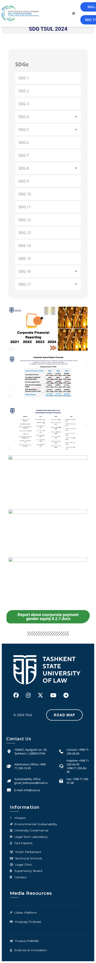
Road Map (64, 715)
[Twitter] (40, 695)
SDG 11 (25, 206)
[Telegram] (66, 695)
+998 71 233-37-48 (78, 781)
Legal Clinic (23, 864)
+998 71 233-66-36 (77, 770)
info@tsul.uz (32, 790)
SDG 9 (24, 181)
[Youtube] (53, 695)
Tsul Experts (23, 843)
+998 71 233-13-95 (30, 766)
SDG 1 (24, 78)
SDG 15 (25, 258)
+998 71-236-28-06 (78, 751)
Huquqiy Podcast (28, 921)
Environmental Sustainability (35, 824)
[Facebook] (16, 695)
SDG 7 (24, 155)
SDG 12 (25, 219)
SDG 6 (24, 142)
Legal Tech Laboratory (31, 837)
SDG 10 (25, 194)
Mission (20, 818)
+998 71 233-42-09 (78, 762)
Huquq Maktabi (27, 941)
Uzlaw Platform (25, 912)
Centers (20, 877)
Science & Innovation (30, 950)
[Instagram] (28, 695)
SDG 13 (25, 232)
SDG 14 (25, 245)
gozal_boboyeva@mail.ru (31, 783)
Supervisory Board (28, 871)
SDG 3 (24, 103)
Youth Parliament (28, 852)
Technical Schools (28, 858)
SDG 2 (24, 90)
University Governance (31, 830)
